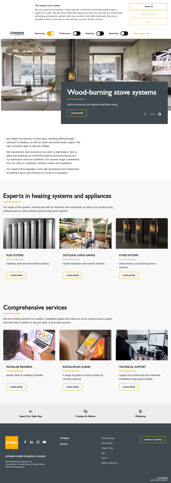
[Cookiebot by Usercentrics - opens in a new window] (17, 34)
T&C (103, 453)
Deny (148, 22)
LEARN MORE (77, 113)
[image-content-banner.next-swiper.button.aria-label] (159, 114)
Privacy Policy (107, 448)
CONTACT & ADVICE (153, 440)
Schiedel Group (107, 438)
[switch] (77, 33)
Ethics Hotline (107, 443)
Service (64, 443)
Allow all (149, 6)
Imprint (104, 458)
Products (64, 438)
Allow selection (149, 14)
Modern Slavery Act (109, 463)
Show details (139, 33)
